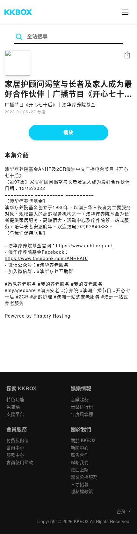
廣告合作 (80, 455)
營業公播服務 (84, 477)
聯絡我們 (80, 462)
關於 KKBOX (83, 440)
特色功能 (15, 399)
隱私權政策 (82, 491)
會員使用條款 (19, 462)
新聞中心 (80, 447)
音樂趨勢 (80, 399)
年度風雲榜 (82, 414)
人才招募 (80, 484)
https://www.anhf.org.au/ (84, 245)
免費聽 (13, 406)
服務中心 (15, 455)
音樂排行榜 (82, 406)
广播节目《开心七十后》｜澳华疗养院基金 (50, 104)
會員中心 (15, 447)
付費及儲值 (17, 440)
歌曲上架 (80, 469)
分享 (127, 55)
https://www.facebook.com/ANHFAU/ (46, 258)
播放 (68, 132)
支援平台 (15, 414)
